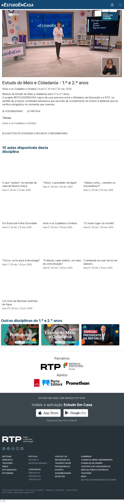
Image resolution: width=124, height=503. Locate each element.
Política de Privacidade (12, 490)
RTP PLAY (33, 456)
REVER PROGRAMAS (38, 463)
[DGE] (73, 366)
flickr (22, 448)
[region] (62, 43)
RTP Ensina (7, 473)
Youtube (17, 448)
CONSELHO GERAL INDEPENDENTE (97, 460)
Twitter (8, 448)
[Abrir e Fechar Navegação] (120, 5)
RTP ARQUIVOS (9, 470)
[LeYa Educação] (37, 383)
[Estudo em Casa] (17, 4)
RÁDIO (5, 466)
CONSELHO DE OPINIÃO (92, 463)
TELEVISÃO (7, 463)
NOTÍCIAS (6, 456)
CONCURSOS (35, 469)
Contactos (35, 479)
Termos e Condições (55, 490)
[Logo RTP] (15, 439)
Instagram (13, 448)
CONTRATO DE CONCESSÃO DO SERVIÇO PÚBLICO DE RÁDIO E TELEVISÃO (96, 469)
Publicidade (71, 490)
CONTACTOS (61, 456)
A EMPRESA (86, 456)
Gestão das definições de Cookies (98, 480)
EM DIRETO (34, 460)
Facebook (4, 448)
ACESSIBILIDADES (14, 111)
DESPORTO (7, 460)
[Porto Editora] (52, 383)
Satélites (60, 476)
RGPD (83, 476)
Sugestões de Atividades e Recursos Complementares (36, 133)
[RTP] (51, 367)
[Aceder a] (20, 335)
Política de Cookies (34, 490)
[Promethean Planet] (77, 383)
